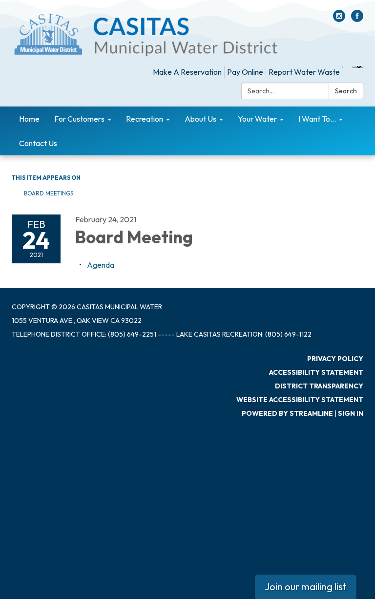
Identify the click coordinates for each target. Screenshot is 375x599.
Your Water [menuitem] (257, 119)
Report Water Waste (304, 72)
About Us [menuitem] (200, 119)
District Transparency (319, 386)
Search (346, 90)
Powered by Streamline (287, 413)
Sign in (350, 413)
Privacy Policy (335, 358)
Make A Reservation (187, 72)
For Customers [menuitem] (79, 119)
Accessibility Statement (316, 372)
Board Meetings (48, 193)
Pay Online (245, 72)
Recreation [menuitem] (144, 119)
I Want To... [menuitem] (317, 119)
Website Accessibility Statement (299, 399)
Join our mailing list (306, 586)
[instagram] (339, 19)
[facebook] (357, 19)
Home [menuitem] (29, 119)
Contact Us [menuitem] (38, 143)
